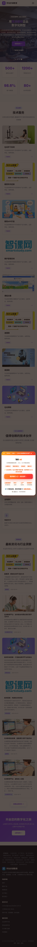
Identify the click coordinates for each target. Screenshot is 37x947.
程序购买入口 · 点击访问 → (18, 477)
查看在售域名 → (28, 489)
